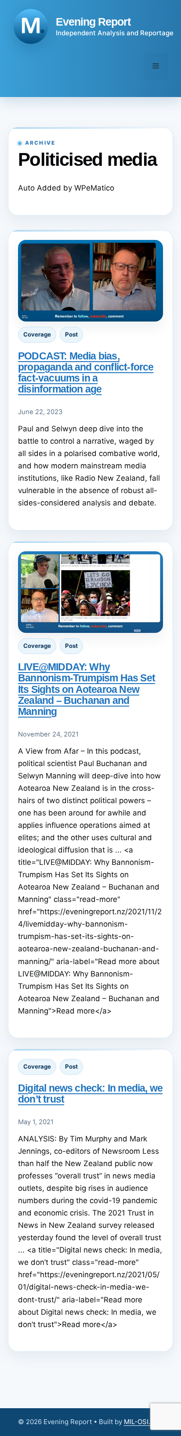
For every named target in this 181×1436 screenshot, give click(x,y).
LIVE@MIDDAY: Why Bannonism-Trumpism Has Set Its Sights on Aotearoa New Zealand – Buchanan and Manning (86, 689)
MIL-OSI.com (143, 1421)
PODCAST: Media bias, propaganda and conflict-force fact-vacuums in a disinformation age (85, 372)
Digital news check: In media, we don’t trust (90, 1093)
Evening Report (93, 21)
